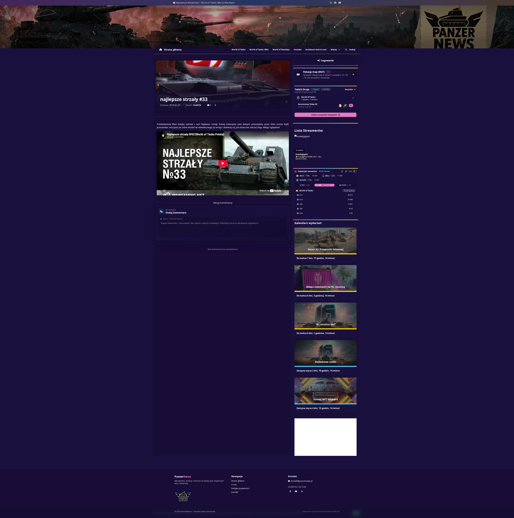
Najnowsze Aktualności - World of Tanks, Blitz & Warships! (205, 2)
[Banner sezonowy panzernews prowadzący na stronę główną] (257, 26)
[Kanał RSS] (331, 2)
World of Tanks (238, 49)
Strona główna (173, 49)
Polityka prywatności (240, 488)
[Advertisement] (325, 437)
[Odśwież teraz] (346, 171)
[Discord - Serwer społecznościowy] (339, 2)
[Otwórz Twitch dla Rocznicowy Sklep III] (351, 105)
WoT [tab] (326, 185)
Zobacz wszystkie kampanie (324, 114)
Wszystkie (349, 89)
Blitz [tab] (306, 185)
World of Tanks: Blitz (259, 49)
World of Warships (281, 49)
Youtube (297, 49)
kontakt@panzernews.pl (302, 481)
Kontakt (234, 492)
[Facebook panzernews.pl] (335, 2)
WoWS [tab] (346, 185)
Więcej (334, 49)
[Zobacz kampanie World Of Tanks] (353, 98)
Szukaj (352, 49)
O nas (234, 484)
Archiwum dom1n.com (316, 49)
